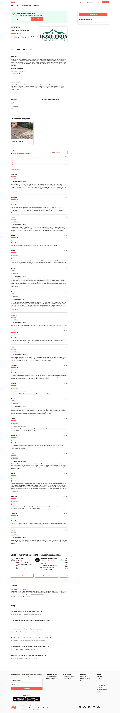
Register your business (68, 676)
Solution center (84, 676)
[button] (22, 133)
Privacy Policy (30, 705)
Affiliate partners (101, 691)
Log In (98, 2)
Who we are (99, 678)
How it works (100, 676)
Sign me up (27, 688)
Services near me (50, 678)
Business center (67, 678)
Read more (13, 65)
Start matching (37, 19)
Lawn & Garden (24, 5)
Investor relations (101, 685)
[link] (22, 564)
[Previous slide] (11, 580)
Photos (18, 49)
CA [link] (14, 9)
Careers (98, 680)
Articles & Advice (36, 5)
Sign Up (106, 2)
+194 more (26, 37)
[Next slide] (15, 580)
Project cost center (85, 678)
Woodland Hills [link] (20, 9)
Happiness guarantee (102, 689)
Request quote (22, 575)
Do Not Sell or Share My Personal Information (39, 707)
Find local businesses (51, 676)
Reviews (25, 49)
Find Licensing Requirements (37, 594)
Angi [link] (12, 9)
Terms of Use (22, 705)
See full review (14, 192)
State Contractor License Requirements (19, 589)
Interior (13, 5)
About (12, 49)
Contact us (99, 687)
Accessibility (24, 707)
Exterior (18, 5)
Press (98, 683)
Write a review (56, 152)
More (30, 5)
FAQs (81, 680)
